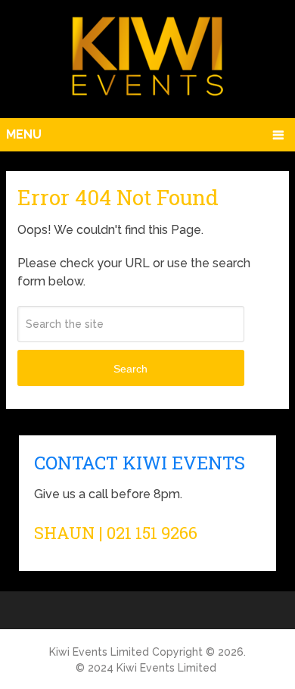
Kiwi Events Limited (99, 652)
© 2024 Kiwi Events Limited (146, 668)
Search (130, 369)
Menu (24, 134)
